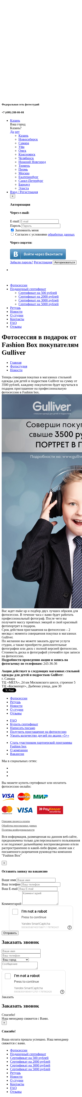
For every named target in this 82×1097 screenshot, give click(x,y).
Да (12, 132)
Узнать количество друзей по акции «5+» (39, 735)
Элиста (24, 188)
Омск (22, 150)
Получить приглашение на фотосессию (38, 731)
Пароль (15, 225)
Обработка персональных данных (19, 825)
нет (17, 132)
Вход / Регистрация (24, 192)
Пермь (23, 169)
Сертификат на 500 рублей (38, 293)
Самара (24, 143)
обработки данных (61, 234)
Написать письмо (22, 728)
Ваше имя (9, 880)
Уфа (21, 147)
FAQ (13, 323)
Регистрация (43, 262)
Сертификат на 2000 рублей (39, 296)
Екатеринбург (28, 177)
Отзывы (16, 326)
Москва (24, 173)
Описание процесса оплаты (16, 821)
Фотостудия (18, 366)
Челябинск (26, 158)
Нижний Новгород (32, 162)
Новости (16, 311)
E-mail (14, 221)
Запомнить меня (26, 230)
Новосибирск (28, 139)
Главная (15, 362)
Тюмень (24, 165)
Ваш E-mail (10, 888)
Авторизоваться (64, 262)
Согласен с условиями (44, 234)
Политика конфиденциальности (18, 829)
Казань (15, 120)
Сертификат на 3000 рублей (39, 300)
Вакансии (17, 754)
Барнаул (24, 184)
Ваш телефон (11, 884)
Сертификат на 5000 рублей (39, 304)
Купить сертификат (24, 724)
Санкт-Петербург (31, 180)
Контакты (17, 319)
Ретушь (15, 308)
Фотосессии (18, 285)
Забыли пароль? (21, 262)
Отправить (10, 933)
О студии (16, 315)
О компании (19, 750)
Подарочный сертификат (28, 289)
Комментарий (11, 904)
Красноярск (27, 154)
